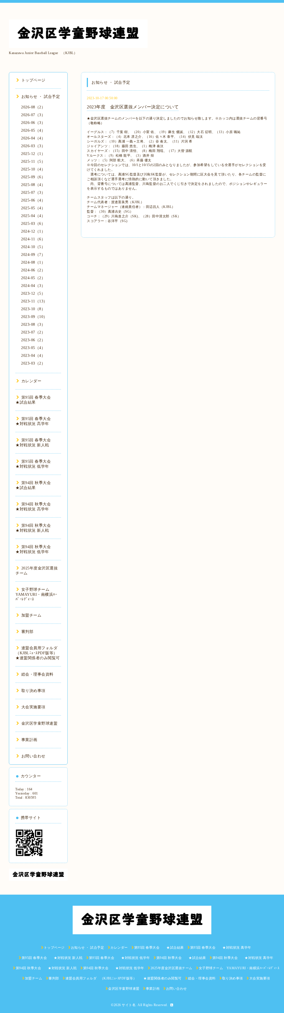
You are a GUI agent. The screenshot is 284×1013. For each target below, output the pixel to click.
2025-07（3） (33, 192)
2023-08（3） (33, 324)
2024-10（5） (33, 247)
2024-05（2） (33, 278)
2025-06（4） (33, 200)
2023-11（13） (34, 301)
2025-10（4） (33, 169)
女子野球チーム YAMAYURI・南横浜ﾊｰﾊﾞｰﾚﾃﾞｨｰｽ (36, 594)
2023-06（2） (33, 340)
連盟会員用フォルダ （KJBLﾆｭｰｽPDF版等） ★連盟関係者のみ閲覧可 (40, 653)
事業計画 (29, 740)
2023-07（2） (33, 332)
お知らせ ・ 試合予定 (40, 97)
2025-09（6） (33, 177)
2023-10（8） (33, 309)
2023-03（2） (33, 363)
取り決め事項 (33, 691)
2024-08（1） (33, 262)
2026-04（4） (33, 138)
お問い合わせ (33, 756)
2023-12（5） (33, 293)
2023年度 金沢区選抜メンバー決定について (133, 107)
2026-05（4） (33, 130)
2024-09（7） (33, 255)
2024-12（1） (33, 231)
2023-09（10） (34, 317)
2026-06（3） (33, 123)
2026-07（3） (33, 115)
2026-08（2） (33, 107)
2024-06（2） (33, 270)
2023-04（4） (33, 355)
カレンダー (31, 381)
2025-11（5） (33, 161)
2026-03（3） (33, 146)
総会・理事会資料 (37, 674)
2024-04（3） (33, 286)
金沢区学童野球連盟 (39, 723)
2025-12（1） (33, 154)
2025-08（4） (33, 185)
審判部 (27, 632)
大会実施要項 (33, 707)
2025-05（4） (33, 208)
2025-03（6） (33, 224)
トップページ (33, 80)
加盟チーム (31, 615)
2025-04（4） (33, 216)
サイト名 (129, 1005)
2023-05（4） (33, 348)
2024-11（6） (33, 239)
